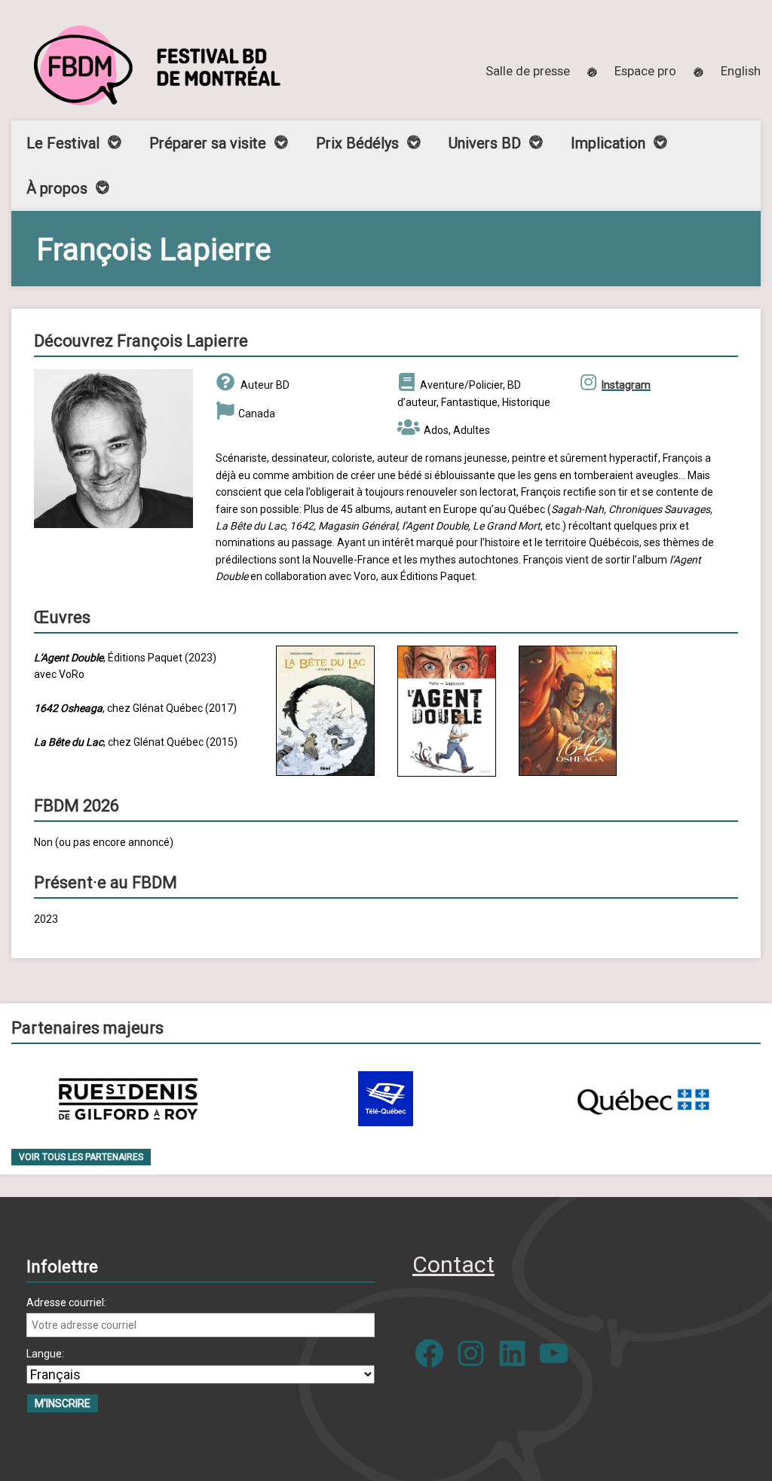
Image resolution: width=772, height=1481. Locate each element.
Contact (453, 1264)
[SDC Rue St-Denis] (128, 1098)
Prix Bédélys (357, 143)
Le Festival (63, 143)
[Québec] (643, 1098)
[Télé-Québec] (385, 1098)
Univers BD (485, 143)
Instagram (626, 385)
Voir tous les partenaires (81, 1157)
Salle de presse (528, 70)
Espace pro (645, 70)
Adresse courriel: (66, 1302)
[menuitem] (741, 70)
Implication (608, 143)
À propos (56, 188)
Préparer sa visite (207, 143)
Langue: (45, 1354)
